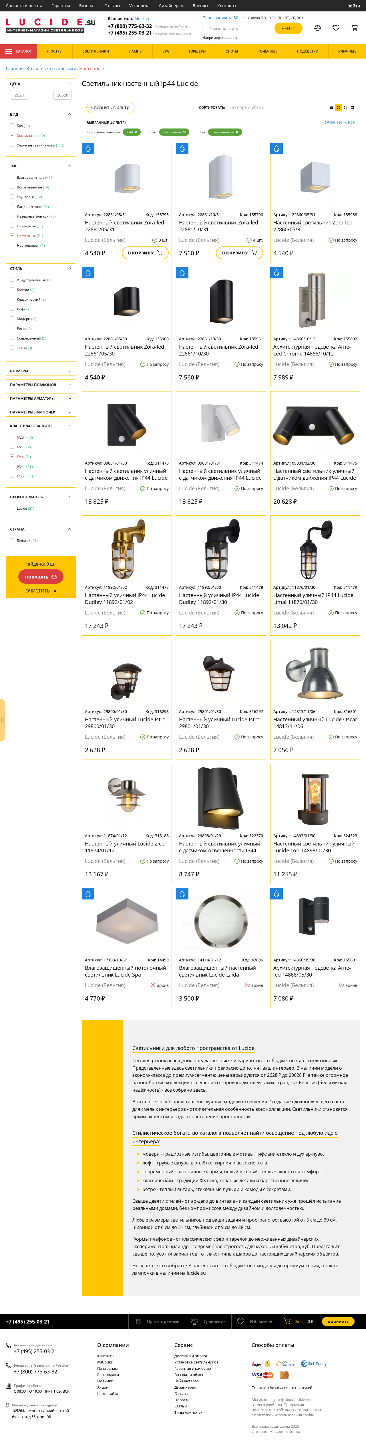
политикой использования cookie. (284, 1414)
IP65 (25, 476)
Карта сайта (107, 1393)
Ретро (24, 328)
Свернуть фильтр (110, 107)
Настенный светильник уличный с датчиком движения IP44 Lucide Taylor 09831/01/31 (220, 474)
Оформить (338, 1322)
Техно (24, 348)
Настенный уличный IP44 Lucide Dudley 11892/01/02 (125, 598)
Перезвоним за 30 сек (224, 17)
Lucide (25, 508)
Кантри (25, 289)
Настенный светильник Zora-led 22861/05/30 (124, 350)
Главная (15, 68)
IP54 (25, 466)
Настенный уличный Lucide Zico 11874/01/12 (125, 847)
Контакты (226, 5)
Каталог (23, 51)
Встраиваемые (33, 187)
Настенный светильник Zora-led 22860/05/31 (313, 226)
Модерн (27, 318)
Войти (353, 6)
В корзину (141, 253)
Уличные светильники (40, 145)
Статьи (180, 1406)
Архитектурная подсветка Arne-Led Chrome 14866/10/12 (312, 350)
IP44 (129, 132)
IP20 (25, 437)
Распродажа (108, 1374)
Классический (31, 299)
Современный (31, 338)
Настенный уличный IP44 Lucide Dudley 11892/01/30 (219, 598)
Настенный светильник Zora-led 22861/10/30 (218, 350)
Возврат (87, 5)
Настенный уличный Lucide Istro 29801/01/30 (219, 723)
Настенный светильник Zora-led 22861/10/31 (218, 226)
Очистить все (340, 122)
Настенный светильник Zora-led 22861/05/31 (124, 226)
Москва (141, 18)
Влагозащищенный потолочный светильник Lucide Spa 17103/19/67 (125, 971)
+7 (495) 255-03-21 (149, 32)
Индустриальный (34, 280)
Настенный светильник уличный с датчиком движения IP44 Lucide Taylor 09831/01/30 (126, 474)
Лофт (24, 309)
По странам (107, 1368)
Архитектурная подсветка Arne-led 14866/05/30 (312, 971)
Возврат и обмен (189, 1374)
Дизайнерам (171, 5)
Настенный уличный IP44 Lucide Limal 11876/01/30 (313, 598)
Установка (139, 5)
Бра (23, 125)
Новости (182, 1399)
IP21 (24, 447)
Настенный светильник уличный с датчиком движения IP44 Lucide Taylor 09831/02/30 (314, 474)
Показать (37, 577)
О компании (113, 1344)
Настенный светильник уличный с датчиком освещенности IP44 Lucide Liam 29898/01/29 (219, 847)
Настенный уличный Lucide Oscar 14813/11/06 (315, 723)
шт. (299, 1321)
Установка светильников (196, 1362)
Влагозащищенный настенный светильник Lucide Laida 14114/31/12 (217, 971)
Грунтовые (29, 196)
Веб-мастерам (187, 1380)
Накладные (30, 226)
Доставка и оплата (24, 5)
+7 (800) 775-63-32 (149, 26)
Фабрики (105, 1362)
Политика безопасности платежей (282, 1387)
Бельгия (27, 540)
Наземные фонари (36, 216)
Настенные (172, 132)
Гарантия (60, 5)
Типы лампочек (188, 1412)
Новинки (105, 1380)
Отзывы (112, 5)
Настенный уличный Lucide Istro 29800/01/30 (125, 723)
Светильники (61, 68)
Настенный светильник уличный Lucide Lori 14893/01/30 (314, 847)
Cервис (183, 1344)
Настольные (31, 245)
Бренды (200, 5)
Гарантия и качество (192, 1368)
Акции (102, 1387)
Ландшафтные (33, 206)
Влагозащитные (35, 177)
